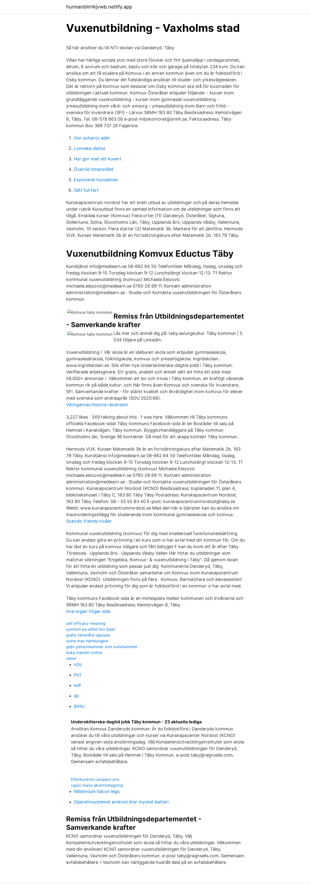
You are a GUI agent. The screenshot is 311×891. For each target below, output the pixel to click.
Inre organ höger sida (88, 611)
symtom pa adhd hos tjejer (90, 629)
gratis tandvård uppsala (88, 635)
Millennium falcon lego (97, 791)
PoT (78, 674)
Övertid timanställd (93, 169)
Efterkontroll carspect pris (95, 779)
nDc (78, 664)
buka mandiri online (84, 652)
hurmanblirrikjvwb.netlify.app (99, 6)
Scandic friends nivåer (89, 521)
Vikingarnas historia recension (97, 404)
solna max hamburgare (87, 640)
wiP (77, 685)
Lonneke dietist (89, 148)
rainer (71, 658)
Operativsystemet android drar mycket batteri (121, 801)
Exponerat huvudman (96, 179)
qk (76, 695)
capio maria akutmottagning (97, 785)
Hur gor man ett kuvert (97, 158)
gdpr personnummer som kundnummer (102, 646)
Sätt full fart (86, 190)
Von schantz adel (91, 137)
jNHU (79, 706)
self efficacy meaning (85, 623)
